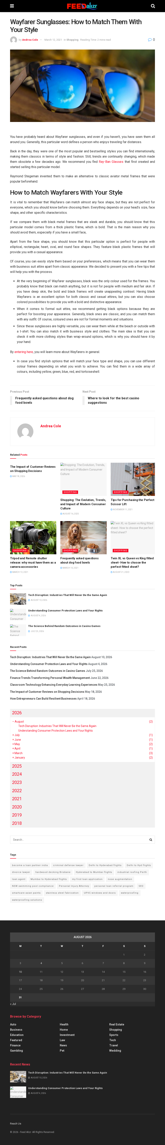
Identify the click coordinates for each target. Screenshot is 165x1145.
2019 (17, 815)
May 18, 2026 (18, 476)
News (63, 1045)
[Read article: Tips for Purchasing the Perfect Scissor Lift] (134, 479)
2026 (17, 712)
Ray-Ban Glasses (111, 162)
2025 (17, 766)
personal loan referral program (113, 886)
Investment (67, 1035)
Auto (13, 1024)
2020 (17, 806)
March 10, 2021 (70, 568)
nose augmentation (120, 879)
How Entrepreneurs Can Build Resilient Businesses (43, 698)
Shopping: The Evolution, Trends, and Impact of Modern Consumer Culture (83, 504)
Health (64, 1024)
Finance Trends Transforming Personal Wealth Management (50, 677)
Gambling (16, 1050)
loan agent (18, 879)
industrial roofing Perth (132, 872)
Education (17, 1035)
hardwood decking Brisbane (53, 872)
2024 (17, 774)
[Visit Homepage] (82, 6)
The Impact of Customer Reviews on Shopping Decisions (47, 691)
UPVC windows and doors (100, 893)
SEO (141, 886)
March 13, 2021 (20, 572)
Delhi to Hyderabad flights (105, 865)
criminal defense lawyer (68, 865)
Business (16, 1029)
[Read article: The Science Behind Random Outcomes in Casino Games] (18, 630)
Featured (16, 1040)
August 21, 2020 (120, 572)
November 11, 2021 (122, 509)
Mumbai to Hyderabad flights (49, 879)
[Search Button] (153, 6)
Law (62, 1040)
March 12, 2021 (53, 39)
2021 (17, 798)
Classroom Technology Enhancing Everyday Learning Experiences (53, 684)
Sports (113, 1035)
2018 (17, 823)
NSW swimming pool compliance (33, 886)
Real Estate (116, 1024)
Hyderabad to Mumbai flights (94, 872)
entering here (23, 352)
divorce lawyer (21, 872)
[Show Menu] (12, 6)
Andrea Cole (30, 39)
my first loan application (87, 879)
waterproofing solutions (27, 900)
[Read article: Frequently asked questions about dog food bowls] (83, 537)
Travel (113, 1045)
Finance (15, 1045)
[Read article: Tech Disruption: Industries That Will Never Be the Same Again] (18, 599)
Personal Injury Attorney (74, 886)
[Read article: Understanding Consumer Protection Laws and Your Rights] (18, 614)
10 (20, 971)
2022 (17, 790)
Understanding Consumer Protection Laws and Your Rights (65, 610)
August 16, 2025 (70, 514)
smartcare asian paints (26, 893)
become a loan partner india (30, 865)
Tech (112, 1040)
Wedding (115, 1050)
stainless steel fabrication (62, 893)
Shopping (72, 39)
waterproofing (129, 893)
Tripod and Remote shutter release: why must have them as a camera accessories (33, 562)
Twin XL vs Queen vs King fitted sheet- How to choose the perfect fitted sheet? (132, 562)
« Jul (13, 1004)
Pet (62, 1050)
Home (64, 1029)
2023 (17, 782)
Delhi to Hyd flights (139, 865)
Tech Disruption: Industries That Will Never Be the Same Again (67, 595)
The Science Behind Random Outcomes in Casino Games (64, 626)
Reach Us (15, 1123)
